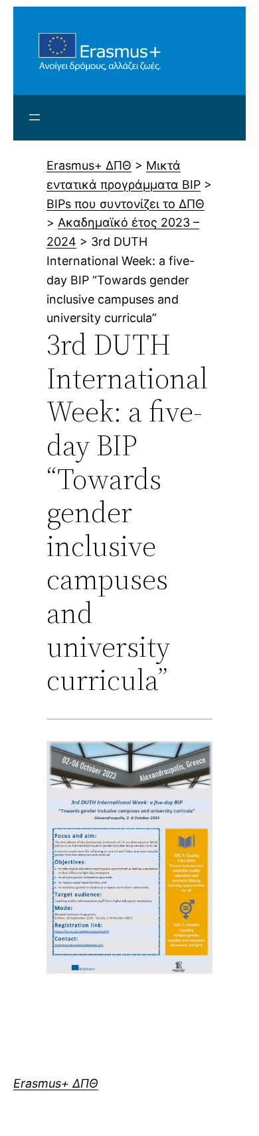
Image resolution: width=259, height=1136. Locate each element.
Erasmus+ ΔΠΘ (55, 1083)
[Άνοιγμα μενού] (35, 117)
